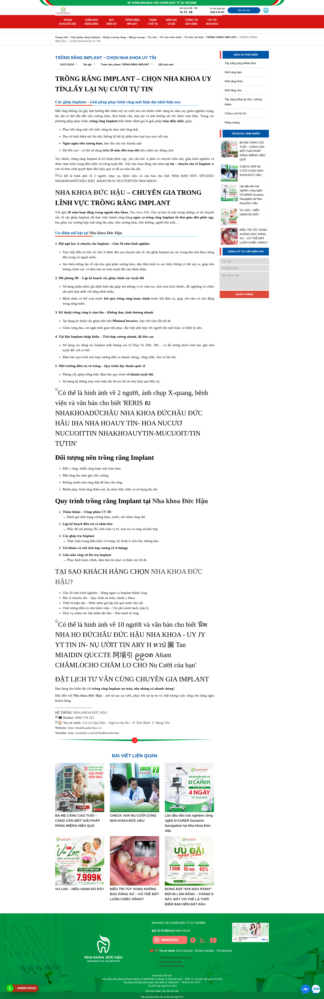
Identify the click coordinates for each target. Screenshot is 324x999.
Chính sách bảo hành (170, 962)
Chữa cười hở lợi (235, 113)
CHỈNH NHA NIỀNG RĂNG (91, 21)
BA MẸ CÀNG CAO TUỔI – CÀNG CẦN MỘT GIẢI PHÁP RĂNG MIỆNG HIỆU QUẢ (253, 151)
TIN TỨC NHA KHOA (212, 21)
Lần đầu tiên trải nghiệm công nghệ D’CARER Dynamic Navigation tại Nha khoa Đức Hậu (252, 195)
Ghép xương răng (114, 37)
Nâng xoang (137, 37)
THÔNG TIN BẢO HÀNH (191, 21)
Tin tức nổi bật (193, 37)
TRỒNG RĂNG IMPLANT (132, 21)
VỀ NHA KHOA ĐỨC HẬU (67, 21)
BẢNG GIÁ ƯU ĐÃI (171, 21)
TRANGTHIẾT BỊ (153, 21)
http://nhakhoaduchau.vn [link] (84, 728)
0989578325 (169, 940)
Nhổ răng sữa (233, 90)
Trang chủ (61, 37)
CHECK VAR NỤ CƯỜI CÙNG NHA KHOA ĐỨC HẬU (251, 171)
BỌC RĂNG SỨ (111, 21)
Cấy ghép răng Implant (85, 37)
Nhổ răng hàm (233, 72)
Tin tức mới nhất (170, 37)
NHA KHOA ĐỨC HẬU (90, 192)
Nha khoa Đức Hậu (143, 212)
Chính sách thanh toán (171, 966)
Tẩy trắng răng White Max (240, 63)
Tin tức (152, 37)
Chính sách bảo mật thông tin (175, 957)
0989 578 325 (84, 718)
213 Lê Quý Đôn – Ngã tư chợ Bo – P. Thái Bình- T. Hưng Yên (126, 723)
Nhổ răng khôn (234, 81)
